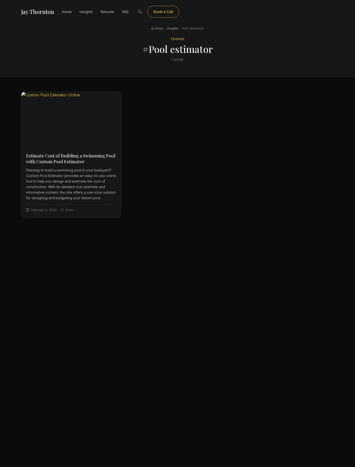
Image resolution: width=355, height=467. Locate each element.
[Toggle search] (140, 12)
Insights (86, 12)
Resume (107, 12)
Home (67, 12)
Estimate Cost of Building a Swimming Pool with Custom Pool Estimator (70, 158)
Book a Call (163, 12)
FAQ (125, 12)
